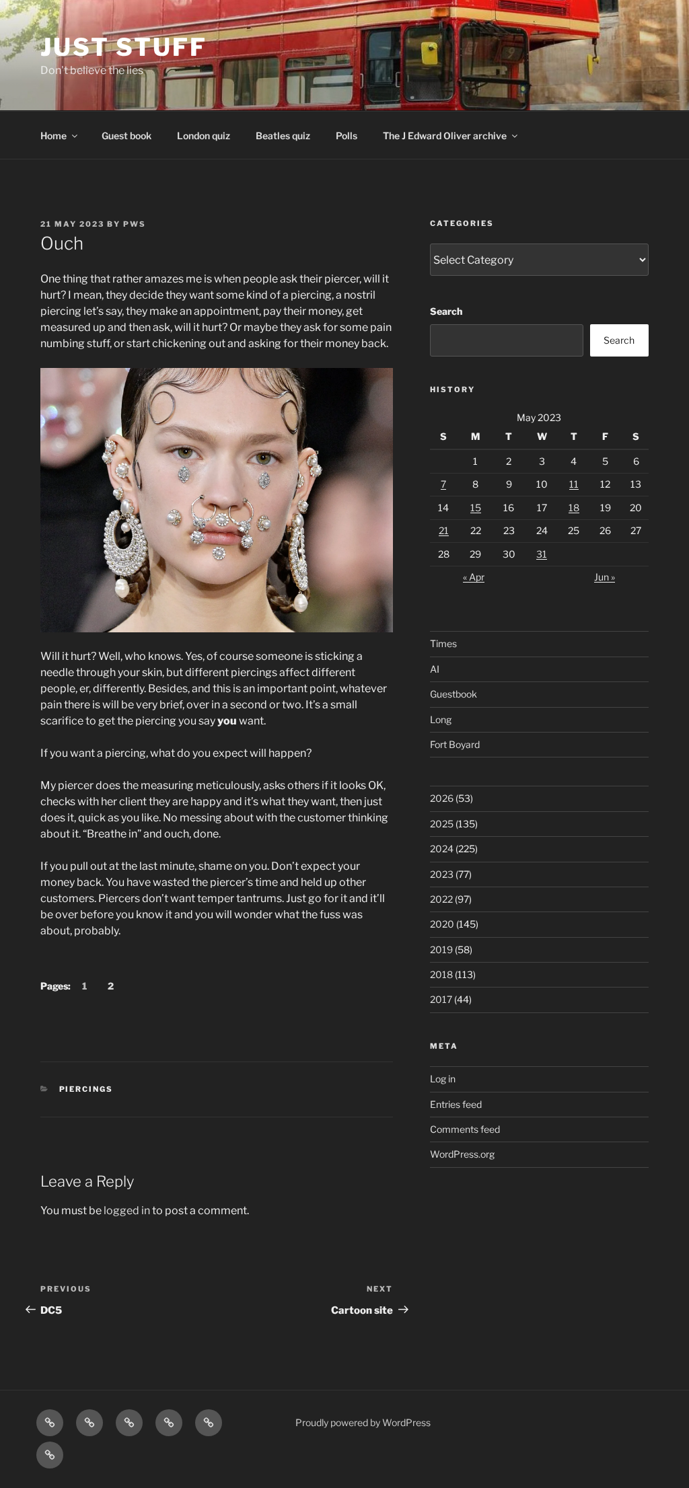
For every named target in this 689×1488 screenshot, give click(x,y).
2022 (441, 899)
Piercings (86, 1089)
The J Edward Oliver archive (445, 135)
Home (53, 135)
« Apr (473, 577)
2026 (442, 798)
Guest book (126, 135)
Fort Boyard (455, 744)
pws (134, 224)
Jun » (604, 577)
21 (444, 530)
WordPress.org (462, 1154)
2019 (441, 949)
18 (574, 507)
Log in (443, 1078)
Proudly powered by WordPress (363, 1422)
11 (574, 484)
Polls (346, 135)
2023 (442, 874)
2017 (441, 999)
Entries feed (456, 1104)
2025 (442, 823)
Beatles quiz (283, 135)
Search (446, 311)
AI (434, 669)
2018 (441, 974)
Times (443, 643)
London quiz (203, 135)
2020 (442, 924)
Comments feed (465, 1129)
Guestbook (453, 694)
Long (440, 719)
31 (541, 554)
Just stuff (123, 47)
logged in (127, 1210)
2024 (442, 848)
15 (475, 507)
